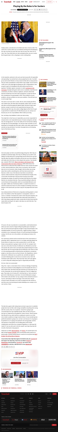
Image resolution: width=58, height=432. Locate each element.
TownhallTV (3, 410)
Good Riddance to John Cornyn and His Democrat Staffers (51, 91)
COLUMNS (18, 1)
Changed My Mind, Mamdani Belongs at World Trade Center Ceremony (46, 56)
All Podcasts (31, 411)
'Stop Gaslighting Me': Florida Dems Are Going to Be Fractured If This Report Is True (51, 99)
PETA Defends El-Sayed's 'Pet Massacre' (46, 43)
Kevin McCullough (22, 404)
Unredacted (19, 342)
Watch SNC (49, 406)
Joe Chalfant (4, 384)
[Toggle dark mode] (56, 2)
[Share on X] (35, 10)
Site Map (24, 428)
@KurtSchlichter (15, 330)
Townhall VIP (34, 338)
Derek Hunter (22, 402)
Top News (2, 400)
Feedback (13, 428)
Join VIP (54, 393)
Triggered (30, 402)
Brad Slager (21, 406)
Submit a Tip (40, 406)
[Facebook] (30, 394)
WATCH (22, 1)
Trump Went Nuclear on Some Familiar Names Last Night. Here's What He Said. (31, 380)
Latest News (3, 402)
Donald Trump (13, 404)
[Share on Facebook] (39, 10)
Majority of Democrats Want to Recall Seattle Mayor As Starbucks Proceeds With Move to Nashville (48, 131)
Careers (39, 404)
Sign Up (54, 424)
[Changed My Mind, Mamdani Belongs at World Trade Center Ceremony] (48, 156)
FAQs (50, 393)
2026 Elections (13, 400)
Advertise (39, 402)
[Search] (54, 2)
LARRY (30, 400)
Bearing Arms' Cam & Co (33, 406)
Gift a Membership (50, 402)
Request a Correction (19, 428)
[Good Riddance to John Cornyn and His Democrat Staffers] (43, 92)
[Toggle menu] (2, 2)
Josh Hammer (22, 410)
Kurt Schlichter (14, 9)
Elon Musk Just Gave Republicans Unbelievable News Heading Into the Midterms (6, 381)
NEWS (14, 1)
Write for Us (40, 408)
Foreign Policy (13, 408)
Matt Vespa (29, 384)
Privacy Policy (9, 428)
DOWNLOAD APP (36, 1)
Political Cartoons (4, 408)
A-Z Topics (13, 398)
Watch (2, 406)
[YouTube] (33, 394)
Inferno (23, 330)
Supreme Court (13, 412)
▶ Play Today (44, 115)
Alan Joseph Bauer (22, 408)
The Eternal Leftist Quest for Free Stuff (47, 49)
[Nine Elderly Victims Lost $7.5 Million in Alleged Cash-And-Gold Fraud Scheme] (43, 84)
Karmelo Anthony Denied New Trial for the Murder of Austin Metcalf (19, 380)
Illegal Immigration (13, 410)
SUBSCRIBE (49, 1)
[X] (26, 394)
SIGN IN (43, 1)
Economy (12, 406)
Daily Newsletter (49, 404)
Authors (2, 412)
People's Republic (12, 332)
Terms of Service (3, 428)
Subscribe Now (25, 363)
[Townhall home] (5, 394)
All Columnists (22, 412)
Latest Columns (3, 404)
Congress (12, 402)
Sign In (47, 393)
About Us (39, 400)
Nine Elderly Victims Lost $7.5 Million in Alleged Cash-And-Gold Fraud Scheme (51, 84)
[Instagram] (28, 394)
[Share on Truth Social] (37, 10)
